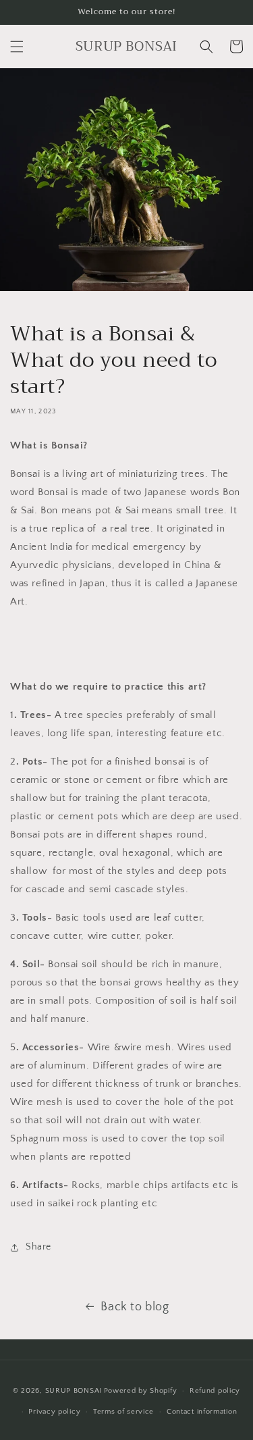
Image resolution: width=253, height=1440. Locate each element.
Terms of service (123, 1412)
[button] (17, 46)
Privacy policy (54, 1412)
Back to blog (135, 1307)
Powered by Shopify (140, 1391)
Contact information (202, 1412)
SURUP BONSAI (73, 1391)
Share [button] (38, 1246)
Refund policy (215, 1391)
